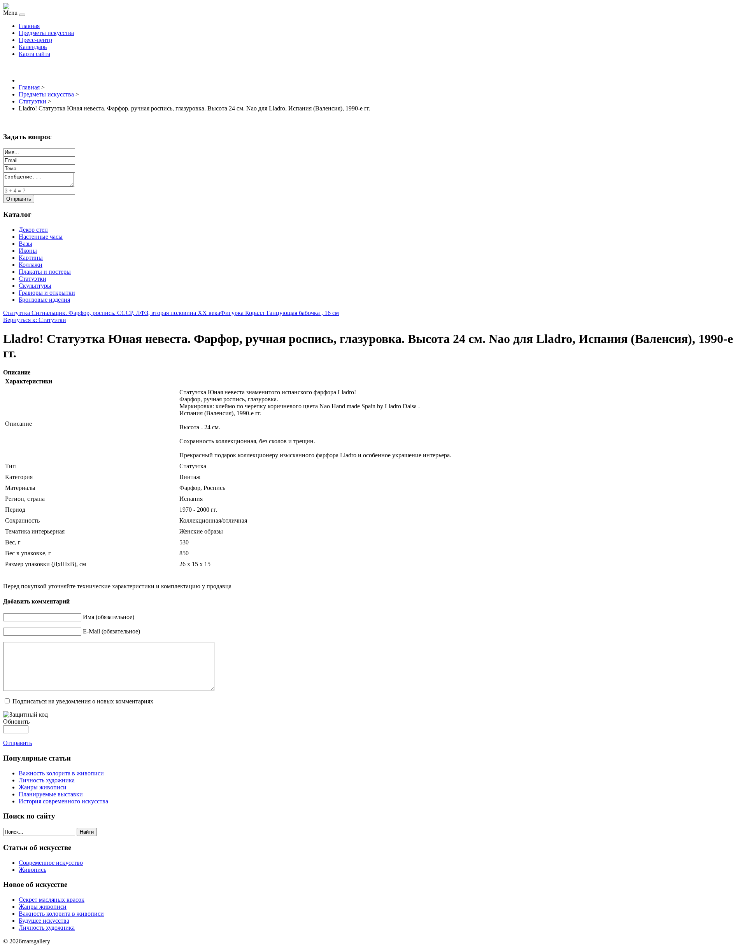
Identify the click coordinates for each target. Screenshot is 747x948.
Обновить (16, 721)
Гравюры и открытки (47, 292)
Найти (87, 832)
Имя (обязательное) (108, 617)
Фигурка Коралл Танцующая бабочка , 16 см (279, 313)
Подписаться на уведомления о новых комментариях (82, 701)
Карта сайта (34, 54)
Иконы (28, 250)
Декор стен (33, 229)
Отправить (17, 743)
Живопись (32, 869)
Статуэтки (32, 278)
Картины (31, 257)
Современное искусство (51, 862)
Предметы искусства (46, 33)
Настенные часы (41, 236)
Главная (29, 26)
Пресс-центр (35, 40)
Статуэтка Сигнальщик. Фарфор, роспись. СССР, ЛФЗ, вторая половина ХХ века (111, 313)
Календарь (33, 47)
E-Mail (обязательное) (111, 631)
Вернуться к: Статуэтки (34, 320)
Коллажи (30, 264)
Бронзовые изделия (44, 299)
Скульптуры (35, 285)
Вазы (25, 243)
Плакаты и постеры (45, 271)
